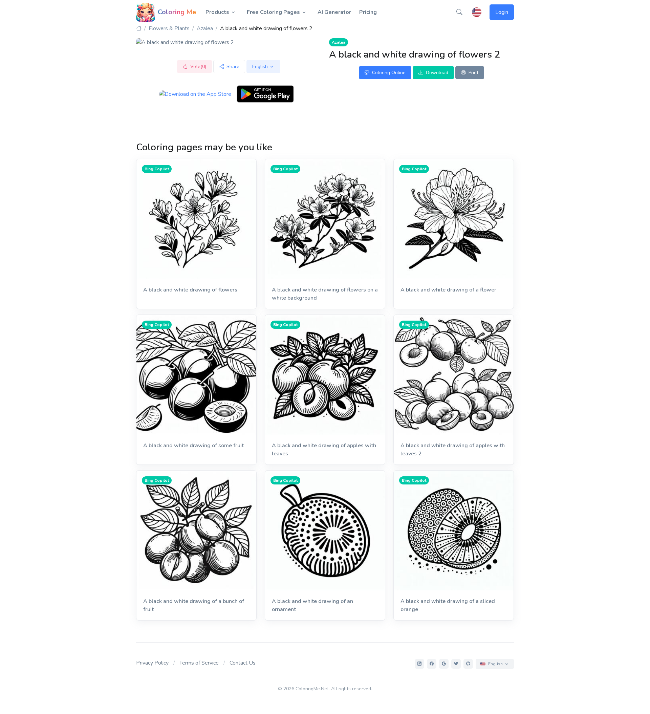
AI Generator (334, 12)
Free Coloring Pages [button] (273, 12)
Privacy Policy (152, 663)
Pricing (368, 12)
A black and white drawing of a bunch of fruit (193, 605)
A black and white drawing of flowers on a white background (325, 294)
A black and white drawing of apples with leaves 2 (452, 449)
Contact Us (243, 663)
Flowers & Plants (169, 28)
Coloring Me (177, 12)
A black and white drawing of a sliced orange (447, 605)
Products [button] (217, 12)
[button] (459, 12)
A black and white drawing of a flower (448, 290)
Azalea (205, 28)
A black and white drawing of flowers (190, 290)
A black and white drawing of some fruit (193, 445)
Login (501, 12)
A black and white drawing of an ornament (312, 605)
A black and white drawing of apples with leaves (324, 449)
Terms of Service (199, 663)
